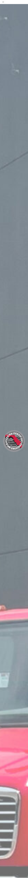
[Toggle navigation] (3, 2)
